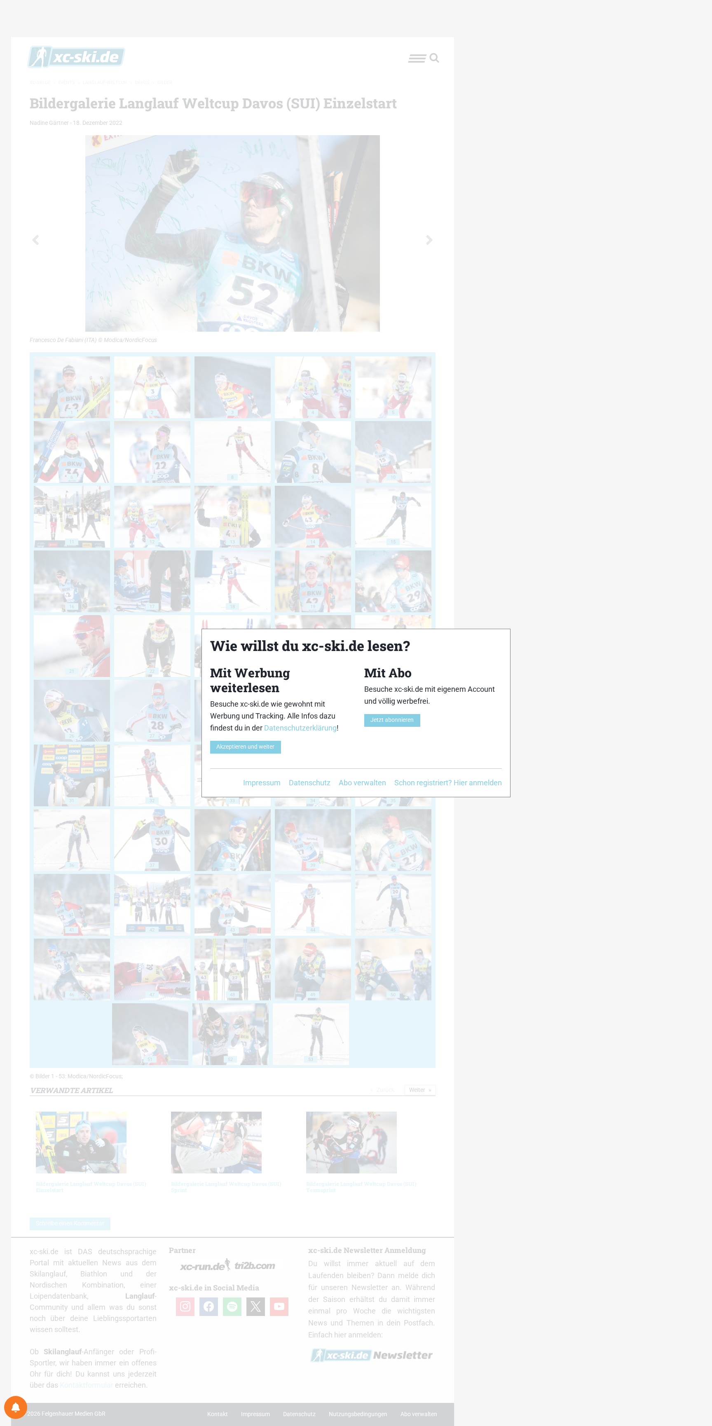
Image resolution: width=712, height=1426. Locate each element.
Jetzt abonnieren (392, 720)
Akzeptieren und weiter (245, 746)
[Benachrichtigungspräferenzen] (15, 1407)
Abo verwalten (362, 782)
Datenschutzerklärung (300, 728)
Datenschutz (309, 782)
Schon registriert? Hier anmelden (448, 782)
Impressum (262, 782)
